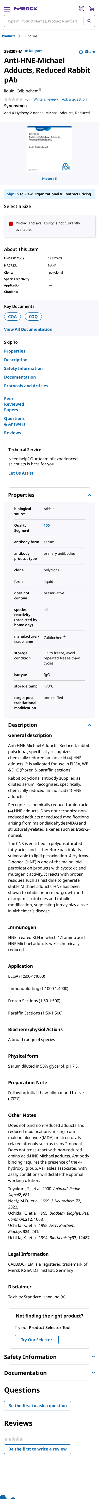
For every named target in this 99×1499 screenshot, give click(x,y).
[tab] (13, 36)
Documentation (20, 377)
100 (47, 525)
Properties (14, 351)
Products (8, 36)
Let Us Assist (21, 473)
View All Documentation (28, 329)
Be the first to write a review (39, 1450)
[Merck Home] (25, 9)
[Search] (89, 21)
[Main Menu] (7, 8)
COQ (33, 316)
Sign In (13, 193)
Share (90, 51)
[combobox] (49, 21)
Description (15, 359)
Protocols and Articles (26, 386)
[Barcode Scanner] (81, 9)
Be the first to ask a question (37, 1405)
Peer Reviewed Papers (14, 404)
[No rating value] (14, 99)
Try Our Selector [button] (36, 1340)
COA (12, 316)
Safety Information (23, 368)
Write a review (46, 99)
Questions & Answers (14, 421)
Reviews (12, 433)
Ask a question (74, 99)
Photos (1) (49, 178)
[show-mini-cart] (91, 8)
